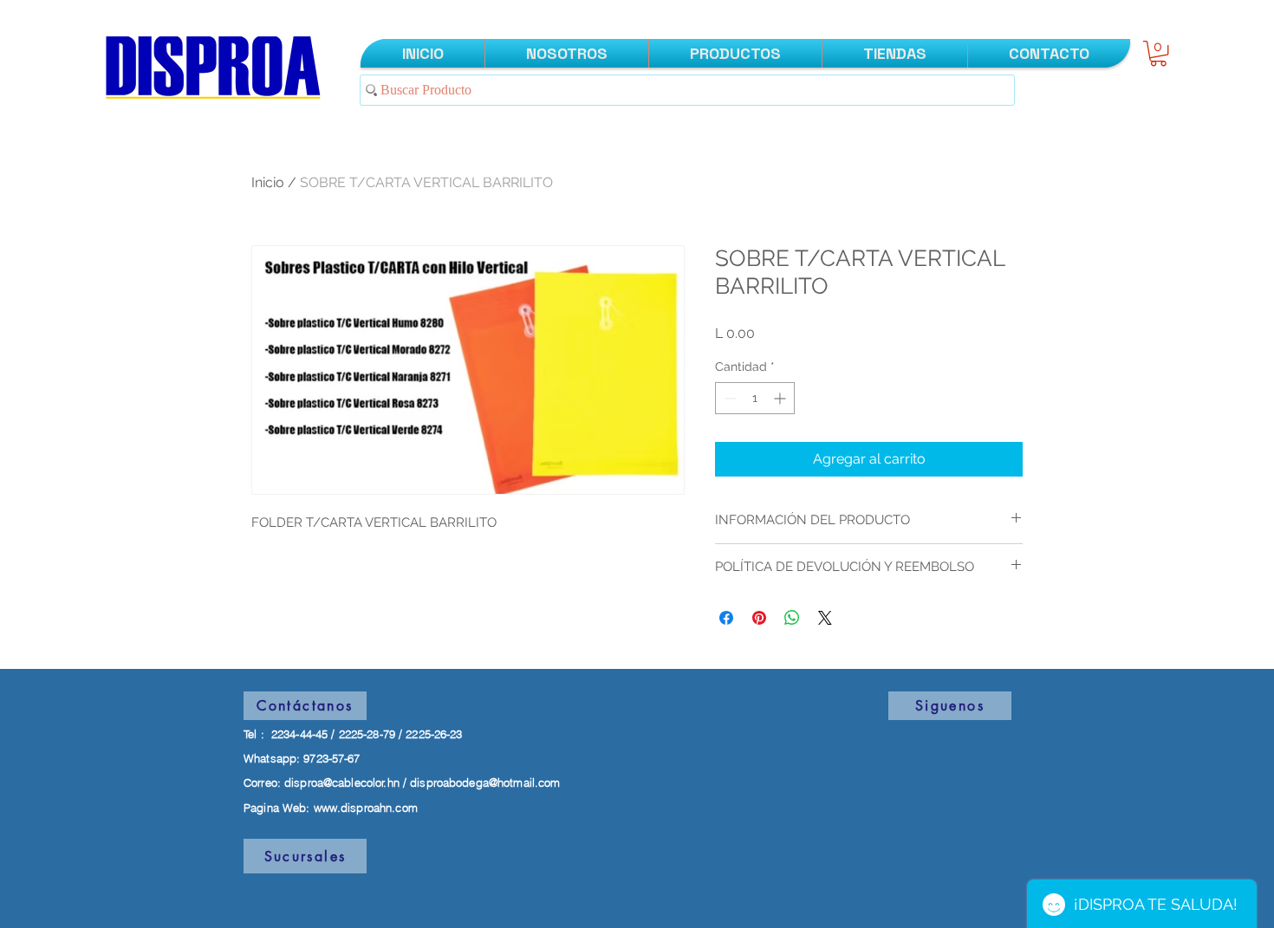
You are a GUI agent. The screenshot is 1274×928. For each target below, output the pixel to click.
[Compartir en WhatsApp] (792, 617)
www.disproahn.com (366, 807)
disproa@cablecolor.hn (342, 782)
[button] (1158, 53)
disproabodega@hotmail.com (485, 782)
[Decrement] (728, 398)
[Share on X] (825, 617)
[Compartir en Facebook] (726, 617)
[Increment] (781, 398)
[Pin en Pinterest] (759, 617)
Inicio (267, 182)
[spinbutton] (754, 398)
